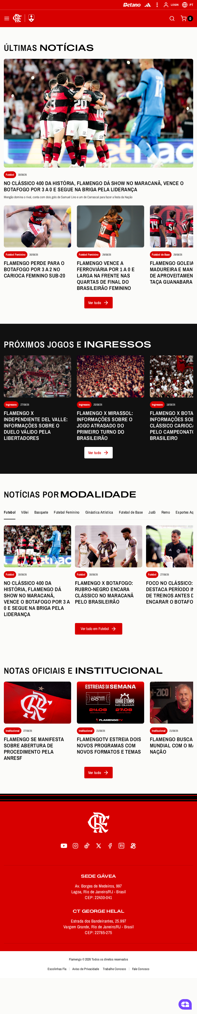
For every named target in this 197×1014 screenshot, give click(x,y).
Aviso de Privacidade (85, 969)
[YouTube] (64, 846)
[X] (98, 846)
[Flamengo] (24, 18)
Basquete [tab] (41, 512)
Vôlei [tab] (25, 512)
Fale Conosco (140, 969)
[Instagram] (75, 846)
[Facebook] (110, 846)
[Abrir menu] (7, 18)
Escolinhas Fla (57, 969)
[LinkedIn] (121, 846)
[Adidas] (147, 5)
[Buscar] (172, 18)
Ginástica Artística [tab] (99, 512)
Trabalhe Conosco (114, 969)
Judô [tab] (151, 512)
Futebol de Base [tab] (131, 512)
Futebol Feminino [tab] (66, 512)
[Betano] (132, 5)
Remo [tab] (165, 512)
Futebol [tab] (9, 512)
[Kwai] (133, 846)
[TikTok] (87, 846)
